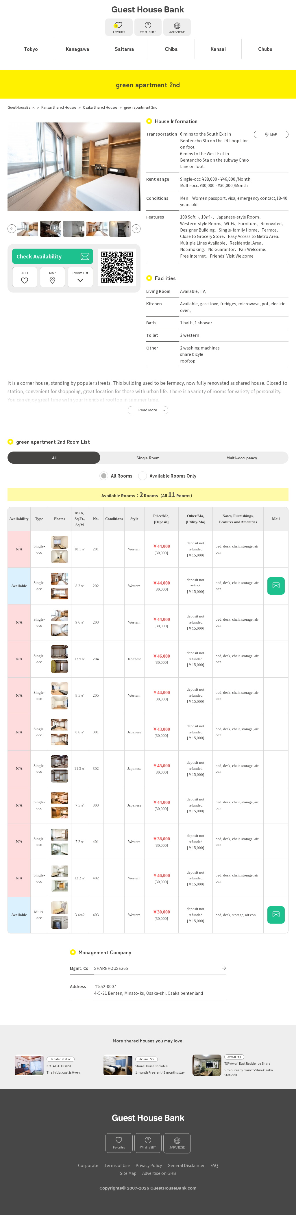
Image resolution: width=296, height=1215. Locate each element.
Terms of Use (117, 1165)
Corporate (88, 1165)
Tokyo (31, 48)
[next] (136, 228)
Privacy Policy (149, 1165)
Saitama (124, 48)
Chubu (265, 48)
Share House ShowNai (151, 1066)
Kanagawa (77, 48)
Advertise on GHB (159, 1173)
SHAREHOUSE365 (111, 968)
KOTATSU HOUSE (59, 1066)
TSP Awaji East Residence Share (247, 1063)
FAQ (214, 1165)
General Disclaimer (186, 1165)
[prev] (12, 228)
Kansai (218, 48)
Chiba (171, 48)
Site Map (128, 1173)
